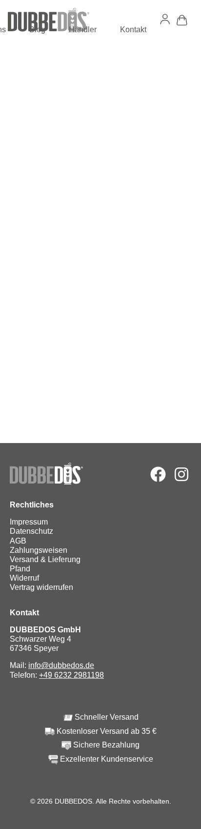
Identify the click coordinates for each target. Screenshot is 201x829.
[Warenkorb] (182, 20)
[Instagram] (181, 474)
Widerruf (24, 578)
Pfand (20, 569)
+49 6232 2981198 (71, 675)
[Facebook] (158, 474)
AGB (18, 541)
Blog (37, 29)
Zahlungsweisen (38, 550)
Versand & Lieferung (45, 559)
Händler (83, 29)
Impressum (29, 522)
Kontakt (133, 29)
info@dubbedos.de (61, 665)
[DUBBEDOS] (48, 20)
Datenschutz (31, 531)
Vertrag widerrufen (41, 587)
